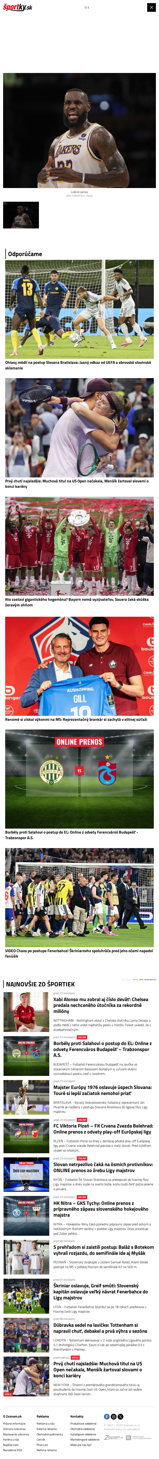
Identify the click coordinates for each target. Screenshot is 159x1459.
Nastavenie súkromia (16, 1434)
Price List (42, 1445)
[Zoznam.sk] (115, 1438)
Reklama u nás (46, 1423)
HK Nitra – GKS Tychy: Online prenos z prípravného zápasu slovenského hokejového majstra (100, 1209)
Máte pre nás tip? (81, 1445)
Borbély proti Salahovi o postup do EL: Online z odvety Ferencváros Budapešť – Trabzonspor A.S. (102, 1049)
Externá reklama (47, 1429)
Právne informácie (14, 1423)
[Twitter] (120, 1417)
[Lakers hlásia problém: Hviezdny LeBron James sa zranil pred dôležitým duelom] (21, 215)
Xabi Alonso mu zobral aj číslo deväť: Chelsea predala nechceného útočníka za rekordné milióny (100, 1005)
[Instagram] (114, 1417)
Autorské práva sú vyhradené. (122, 1429)
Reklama (43, 1416)
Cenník (41, 1439)
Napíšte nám (11, 1445)
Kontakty (76, 1416)
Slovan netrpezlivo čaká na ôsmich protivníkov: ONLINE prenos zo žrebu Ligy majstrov (103, 1167)
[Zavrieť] (151, 7)
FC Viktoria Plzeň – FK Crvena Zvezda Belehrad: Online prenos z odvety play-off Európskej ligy (103, 1129)
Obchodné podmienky (50, 1434)
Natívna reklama (47, 1450)
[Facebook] (107, 1417)
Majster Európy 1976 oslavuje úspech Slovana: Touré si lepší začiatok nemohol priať (102, 1090)
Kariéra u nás (11, 1439)
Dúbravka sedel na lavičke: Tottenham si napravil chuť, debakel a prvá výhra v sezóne (100, 1328)
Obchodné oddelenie (82, 1429)
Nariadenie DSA (12, 1450)
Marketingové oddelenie (85, 1439)
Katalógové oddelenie (83, 1434)
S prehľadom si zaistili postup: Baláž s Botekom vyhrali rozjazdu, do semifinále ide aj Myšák (103, 1250)
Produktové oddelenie (83, 1423)
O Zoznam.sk (12, 1416)
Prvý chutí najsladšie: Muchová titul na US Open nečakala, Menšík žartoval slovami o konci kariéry (97, 1369)
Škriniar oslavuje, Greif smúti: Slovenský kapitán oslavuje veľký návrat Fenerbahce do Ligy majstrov (100, 1291)
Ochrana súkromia (14, 1429)
